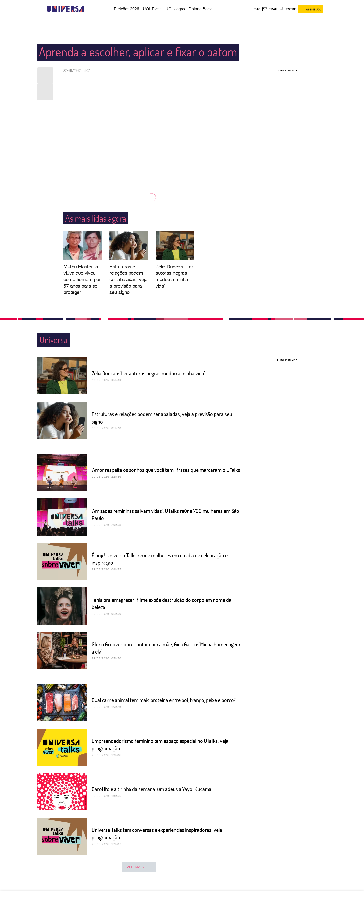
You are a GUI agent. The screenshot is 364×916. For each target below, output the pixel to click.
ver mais (135, 867)
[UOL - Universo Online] (88, 9)
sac (257, 9)
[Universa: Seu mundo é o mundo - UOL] (65, 9)
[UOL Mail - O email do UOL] (270, 9)
